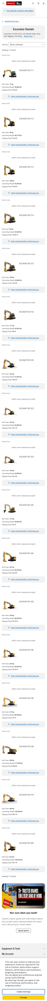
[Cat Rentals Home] (14, 3)
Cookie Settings (23, 992)
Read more (28, 36)
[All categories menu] (3, 3)
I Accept (23, 997)
